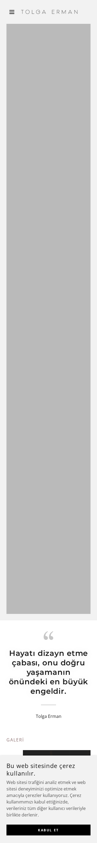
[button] (12, 11)
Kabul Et (48, 830)
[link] (48, 12)
